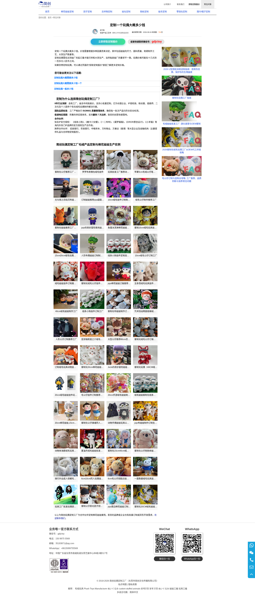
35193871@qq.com (65, 543)
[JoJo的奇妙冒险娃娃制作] (119, 355)
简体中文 (134, 592)
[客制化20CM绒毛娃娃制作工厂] (145, 494)
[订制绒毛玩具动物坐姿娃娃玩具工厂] (66, 355)
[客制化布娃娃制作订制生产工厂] (119, 299)
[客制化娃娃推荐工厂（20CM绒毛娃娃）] (66, 215)
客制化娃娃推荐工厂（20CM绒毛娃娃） (73, 228)
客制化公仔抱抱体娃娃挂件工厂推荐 (151, 451)
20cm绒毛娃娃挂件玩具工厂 (68, 395)
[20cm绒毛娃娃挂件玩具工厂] (66, 383)
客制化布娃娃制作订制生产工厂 (123, 311)
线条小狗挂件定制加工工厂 (120, 255)
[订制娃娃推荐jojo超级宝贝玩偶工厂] (92, 187)
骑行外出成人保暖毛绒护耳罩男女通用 (73, 478)
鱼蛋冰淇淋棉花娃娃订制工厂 (121, 228)
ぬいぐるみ (113, 589)
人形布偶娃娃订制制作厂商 (94, 255)
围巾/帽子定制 (203, 11)
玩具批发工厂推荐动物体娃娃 (121, 172)
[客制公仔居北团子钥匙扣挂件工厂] (92, 494)
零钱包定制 (182, 11)
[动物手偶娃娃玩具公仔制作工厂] (119, 411)
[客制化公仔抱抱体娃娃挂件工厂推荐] (145, 438)
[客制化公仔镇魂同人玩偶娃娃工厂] (92, 411)
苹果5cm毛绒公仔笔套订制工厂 (149, 172)
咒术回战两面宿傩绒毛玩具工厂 (149, 311)
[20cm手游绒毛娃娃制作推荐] (119, 383)
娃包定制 (126, 11)
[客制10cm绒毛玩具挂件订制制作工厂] (145, 215)
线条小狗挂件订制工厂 (92, 311)
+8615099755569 (69, 548)
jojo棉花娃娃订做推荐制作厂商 (122, 283)
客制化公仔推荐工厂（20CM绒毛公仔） (73, 172)
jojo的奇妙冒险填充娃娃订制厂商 (96, 228)
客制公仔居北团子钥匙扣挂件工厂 (97, 506)
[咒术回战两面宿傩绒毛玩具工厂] (145, 299)
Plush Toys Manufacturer (95, 589)
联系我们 (180, 4)
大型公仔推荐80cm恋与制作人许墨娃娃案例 (128, 339)
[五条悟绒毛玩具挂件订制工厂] (145, 271)
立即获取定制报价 (108, 41)
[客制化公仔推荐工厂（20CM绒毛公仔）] (66, 159)
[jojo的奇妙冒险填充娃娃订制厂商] (92, 215)
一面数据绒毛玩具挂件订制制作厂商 (151, 478)
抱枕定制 (144, 11)
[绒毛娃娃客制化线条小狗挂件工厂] (145, 383)
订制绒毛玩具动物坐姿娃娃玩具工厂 (72, 367)
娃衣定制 (162, 11)
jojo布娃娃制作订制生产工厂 (147, 423)
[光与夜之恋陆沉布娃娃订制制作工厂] (66, 187)
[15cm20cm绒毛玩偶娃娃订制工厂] (66, 243)
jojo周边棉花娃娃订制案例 (120, 506)
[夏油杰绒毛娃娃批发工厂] (92, 438)
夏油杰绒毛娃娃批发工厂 (93, 451)
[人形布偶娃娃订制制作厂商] (92, 243)
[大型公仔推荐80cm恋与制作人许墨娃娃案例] (119, 327)
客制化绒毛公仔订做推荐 (146, 339)
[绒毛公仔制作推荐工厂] (145, 187)
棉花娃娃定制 (67, 11)
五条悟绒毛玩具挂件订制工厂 (148, 283)
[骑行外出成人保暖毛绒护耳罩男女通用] (66, 466)
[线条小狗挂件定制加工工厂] (119, 243)
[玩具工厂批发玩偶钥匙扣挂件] (66, 494)
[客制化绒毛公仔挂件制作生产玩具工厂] (92, 271)
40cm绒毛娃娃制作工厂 (66, 311)
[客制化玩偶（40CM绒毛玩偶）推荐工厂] (145, 355)
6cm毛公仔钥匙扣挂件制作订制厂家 (125, 478)
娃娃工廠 (174, 589)
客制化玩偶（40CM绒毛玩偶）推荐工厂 (153, 367)
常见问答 (207, 4)
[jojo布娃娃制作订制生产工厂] (145, 411)
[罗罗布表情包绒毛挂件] (92, 159)
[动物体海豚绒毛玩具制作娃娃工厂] (66, 438)
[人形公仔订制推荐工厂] (66, 327)
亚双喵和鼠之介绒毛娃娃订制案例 (97, 339)
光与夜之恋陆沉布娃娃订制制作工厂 (72, 200)
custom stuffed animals (129, 589)
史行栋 (102, 30)
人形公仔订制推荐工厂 (66, 339)
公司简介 (167, 4)
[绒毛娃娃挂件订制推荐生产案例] (66, 271)
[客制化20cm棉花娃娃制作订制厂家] (92, 355)
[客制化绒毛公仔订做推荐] (145, 327)
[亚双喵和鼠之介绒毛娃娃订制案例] (92, 327)
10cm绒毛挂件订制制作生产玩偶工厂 (125, 200)
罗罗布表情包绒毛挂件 (92, 172)
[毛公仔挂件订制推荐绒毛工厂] (92, 383)
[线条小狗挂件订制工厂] (92, 299)
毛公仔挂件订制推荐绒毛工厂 (95, 395)
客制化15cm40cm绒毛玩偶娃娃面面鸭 (126, 451)
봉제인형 (145, 589)
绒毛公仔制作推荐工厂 (146, 200)
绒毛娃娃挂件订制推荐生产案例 (70, 283)
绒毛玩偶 (80, 107)
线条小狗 (78, 122)
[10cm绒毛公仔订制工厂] (145, 243)
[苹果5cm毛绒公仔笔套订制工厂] (145, 159)
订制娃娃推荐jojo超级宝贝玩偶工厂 (97, 200)
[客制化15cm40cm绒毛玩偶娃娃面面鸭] (119, 438)
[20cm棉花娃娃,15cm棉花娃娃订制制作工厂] (66, 411)
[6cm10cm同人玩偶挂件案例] (92, 466)
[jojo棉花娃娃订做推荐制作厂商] (119, 271)
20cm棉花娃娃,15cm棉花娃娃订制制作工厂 (75, 423)
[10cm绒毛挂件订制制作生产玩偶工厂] (119, 187)
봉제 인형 (153, 589)
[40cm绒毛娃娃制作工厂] (66, 299)
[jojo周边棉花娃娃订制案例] (119, 494)
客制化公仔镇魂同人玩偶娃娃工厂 (97, 423)
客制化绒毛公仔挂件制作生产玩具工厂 (99, 283)
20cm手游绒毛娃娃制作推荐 (121, 395)
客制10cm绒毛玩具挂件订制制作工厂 (151, 228)
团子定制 (87, 11)
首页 (47, 11)
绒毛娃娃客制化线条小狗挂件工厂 (150, 395)
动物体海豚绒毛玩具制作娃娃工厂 (71, 451)
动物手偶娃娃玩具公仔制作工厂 (123, 423)
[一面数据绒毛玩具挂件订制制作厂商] (145, 466)
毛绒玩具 (79, 589)
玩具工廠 (183, 589)
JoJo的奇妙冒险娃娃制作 (119, 367)
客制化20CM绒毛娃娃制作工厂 (148, 506)
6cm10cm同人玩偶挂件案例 (94, 478)
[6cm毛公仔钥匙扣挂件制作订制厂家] (119, 466)
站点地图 (122, 584)
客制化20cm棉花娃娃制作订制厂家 (97, 367)
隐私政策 (132, 584)
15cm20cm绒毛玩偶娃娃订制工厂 (70, 255)
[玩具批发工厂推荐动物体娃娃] (119, 159)
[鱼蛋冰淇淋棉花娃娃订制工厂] (119, 215)
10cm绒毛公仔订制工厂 (146, 255)
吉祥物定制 (107, 11)
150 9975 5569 (63, 538)
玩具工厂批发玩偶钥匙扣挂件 (68, 506)
